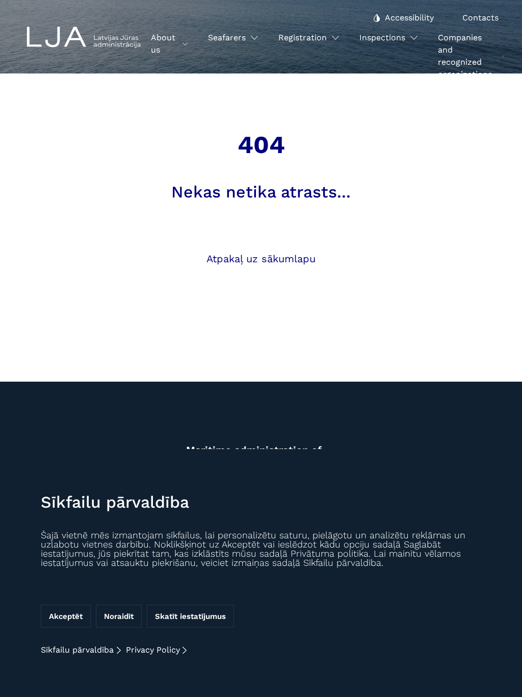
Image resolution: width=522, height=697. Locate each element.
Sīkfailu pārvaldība (77, 650)
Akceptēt (66, 616)
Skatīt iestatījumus (190, 616)
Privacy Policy (153, 650)
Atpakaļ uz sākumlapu (261, 259)
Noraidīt (119, 616)
